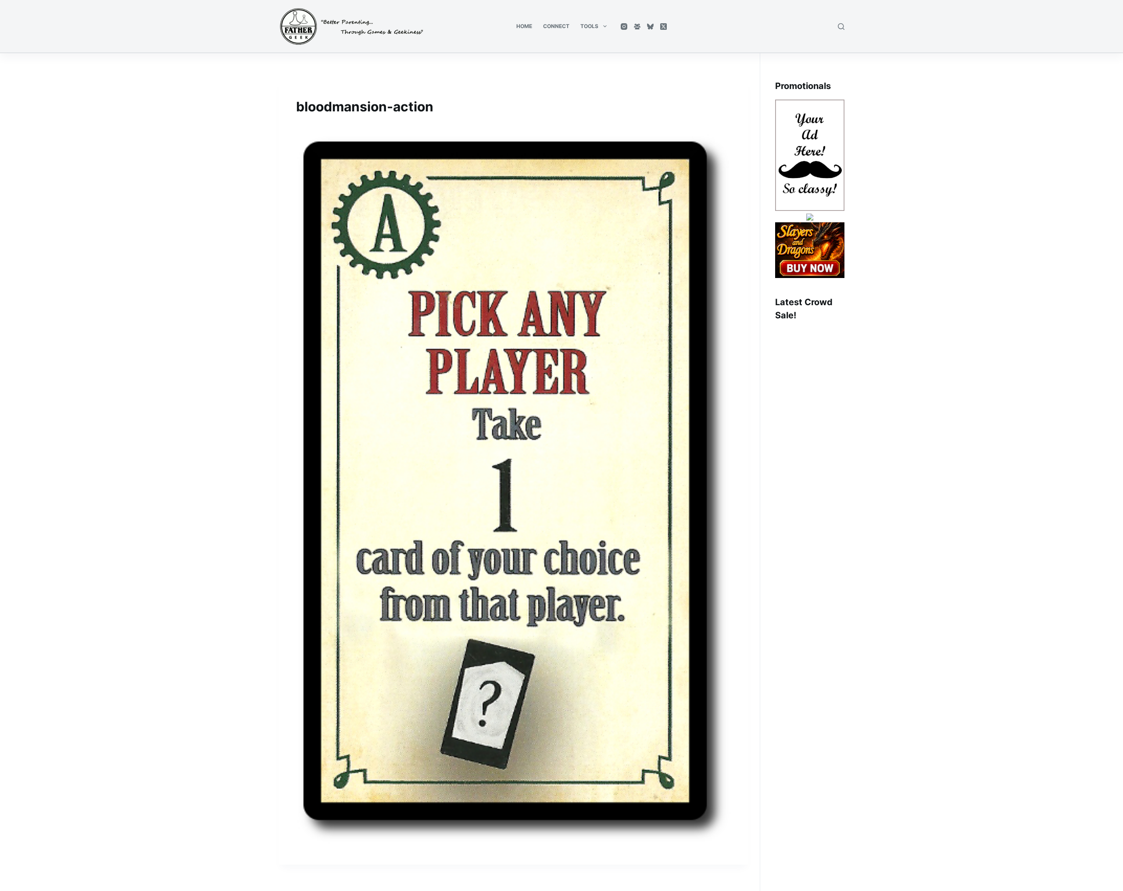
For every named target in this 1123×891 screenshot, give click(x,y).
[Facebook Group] (637, 26)
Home (524, 26)
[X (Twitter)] (663, 26)
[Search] (841, 26)
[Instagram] (624, 26)
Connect (556, 26)
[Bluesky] (650, 26)
